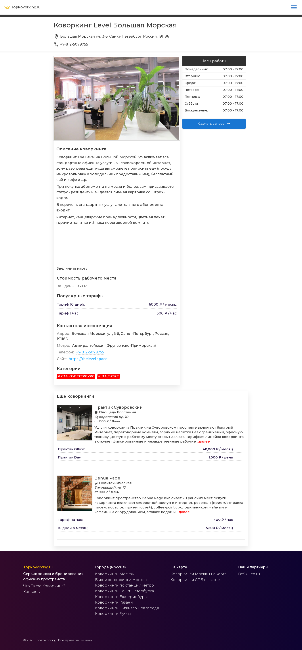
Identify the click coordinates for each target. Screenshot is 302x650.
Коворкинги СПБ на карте (195, 580)
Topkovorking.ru (38, 567)
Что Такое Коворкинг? (44, 586)
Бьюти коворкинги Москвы (121, 580)
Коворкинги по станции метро (124, 585)
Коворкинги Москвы (115, 574)
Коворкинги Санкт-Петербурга (124, 591)
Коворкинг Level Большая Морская (115, 25)
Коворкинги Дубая (113, 614)
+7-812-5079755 (90, 352)
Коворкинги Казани (114, 602)
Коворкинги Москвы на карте (198, 574)
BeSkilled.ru (249, 574)
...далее (203, 441)
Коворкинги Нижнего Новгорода (127, 608)
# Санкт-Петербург (76, 376)
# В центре (108, 376)
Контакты (31, 592)
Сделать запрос (211, 124)
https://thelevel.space (88, 359)
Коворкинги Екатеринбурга (121, 597)
